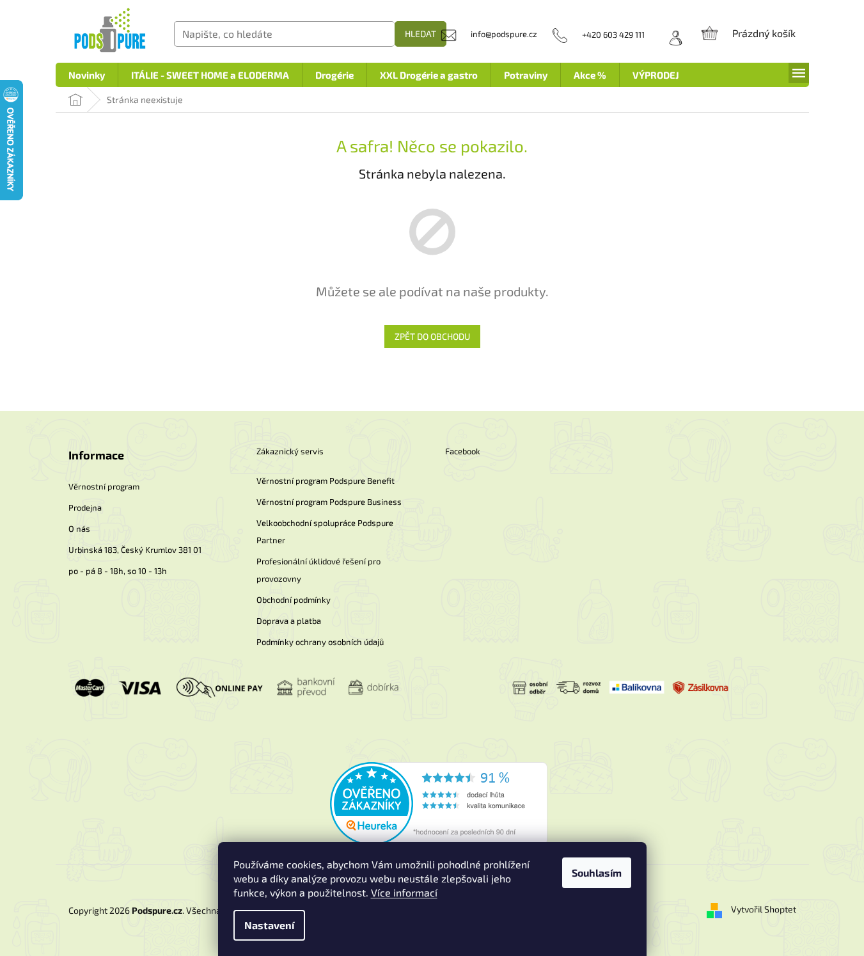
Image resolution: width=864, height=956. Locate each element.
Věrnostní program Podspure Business (329, 502)
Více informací (404, 892)
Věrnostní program (103, 486)
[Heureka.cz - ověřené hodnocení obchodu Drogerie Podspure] (438, 802)
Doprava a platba (288, 621)
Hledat (420, 33)
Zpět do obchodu (432, 336)
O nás (79, 528)
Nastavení (269, 925)
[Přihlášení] (671, 34)
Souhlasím (597, 872)
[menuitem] (87, 75)
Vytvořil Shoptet (763, 909)
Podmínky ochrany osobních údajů (320, 642)
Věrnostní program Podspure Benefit (325, 480)
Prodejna (85, 507)
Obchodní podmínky (293, 599)
